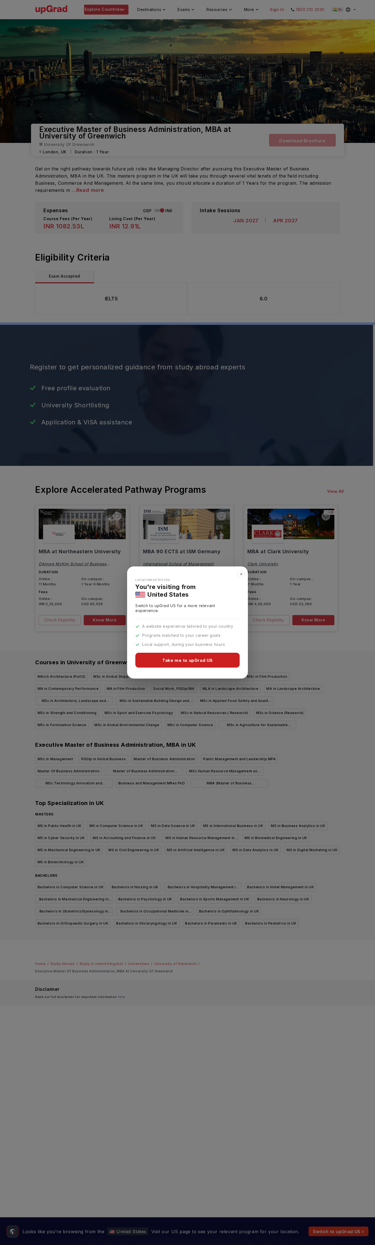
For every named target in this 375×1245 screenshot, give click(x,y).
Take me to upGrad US (187, 660)
